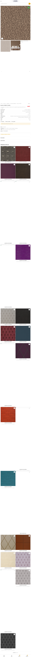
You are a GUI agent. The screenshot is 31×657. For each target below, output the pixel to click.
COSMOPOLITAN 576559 (8, 550)
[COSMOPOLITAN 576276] (8, 640)
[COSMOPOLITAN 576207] (8, 333)
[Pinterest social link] (5, 131)
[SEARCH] (29, 4)
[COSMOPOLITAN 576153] (8, 559)
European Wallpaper (13, 103)
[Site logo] (15, 1)
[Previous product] (27, 103)
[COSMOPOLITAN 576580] (23, 350)
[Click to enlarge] (2, 39)
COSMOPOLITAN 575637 (8, 486)
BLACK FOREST (19, 103)
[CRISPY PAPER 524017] (8, 153)
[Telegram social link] (7, 131)
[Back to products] (28, 103)
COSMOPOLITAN (9, 180)
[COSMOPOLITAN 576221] (23, 577)
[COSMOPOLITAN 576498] (23, 542)
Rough (12, 129)
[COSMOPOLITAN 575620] (8, 600)
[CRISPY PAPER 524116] (23, 502)
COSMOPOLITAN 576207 (8, 341)
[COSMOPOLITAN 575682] (23, 252)
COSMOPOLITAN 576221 (23, 585)
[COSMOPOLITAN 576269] (8, 316)
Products (4, 103)
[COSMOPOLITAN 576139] (8, 275)
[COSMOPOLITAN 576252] (23, 211)
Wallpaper (8, 103)
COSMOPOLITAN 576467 (8, 405)
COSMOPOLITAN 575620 (8, 631)
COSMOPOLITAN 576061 (23, 469)
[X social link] (3, 131)
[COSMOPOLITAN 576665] (8, 211)
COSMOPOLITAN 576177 (23, 324)
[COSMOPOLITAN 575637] (8, 478)
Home (1, 103)
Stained (14, 129)
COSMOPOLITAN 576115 (22, 179)
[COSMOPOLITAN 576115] (23, 171)
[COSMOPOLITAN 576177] (23, 316)
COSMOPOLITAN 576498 (23, 550)
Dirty (8, 129)
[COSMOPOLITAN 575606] (8, 414)
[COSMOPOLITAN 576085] (8, 171)
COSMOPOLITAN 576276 (8, 649)
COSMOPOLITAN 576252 (23, 243)
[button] (1, 23)
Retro (9, 129)
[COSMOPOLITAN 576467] (8, 374)
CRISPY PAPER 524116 (23, 533)
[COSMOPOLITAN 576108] (23, 153)
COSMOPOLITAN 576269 (8, 324)
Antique (3, 129)
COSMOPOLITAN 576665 (8, 243)
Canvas (6, 129)
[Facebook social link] (2, 131)
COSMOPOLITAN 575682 (23, 260)
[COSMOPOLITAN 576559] (8, 542)
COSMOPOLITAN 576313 (23, 341)
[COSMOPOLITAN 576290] (23, 559)
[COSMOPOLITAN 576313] (23, 333)
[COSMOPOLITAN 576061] (23, 438)
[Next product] (29, 103)
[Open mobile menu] (1, 1)
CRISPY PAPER (24, 534)
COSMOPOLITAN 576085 (8, 179)
